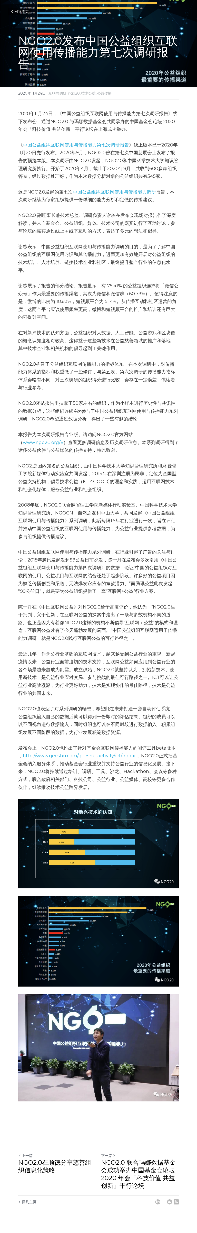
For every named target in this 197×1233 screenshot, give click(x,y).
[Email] (169, 1201)
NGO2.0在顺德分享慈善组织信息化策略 (54, 1166)
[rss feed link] (176, 1201)
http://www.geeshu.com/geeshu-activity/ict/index (79, 756)
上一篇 (27, 1155)
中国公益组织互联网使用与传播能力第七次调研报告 (76, 145)
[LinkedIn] (157, 1201)
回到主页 (21, 11)
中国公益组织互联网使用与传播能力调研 (114, 192)
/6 (61, 442)
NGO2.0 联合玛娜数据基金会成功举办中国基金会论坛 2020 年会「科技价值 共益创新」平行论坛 (138, 1174)
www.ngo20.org (41, 442)
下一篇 (106, 1155)
